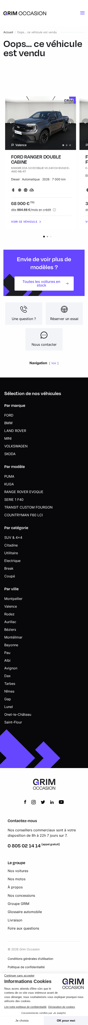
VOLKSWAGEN (16, 446)
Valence (10, 606)
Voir (53, 363)
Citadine (11, 545)
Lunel (8, 707)
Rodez (9, 614)
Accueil (8, 32)
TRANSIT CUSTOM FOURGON (28, 507)
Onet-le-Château (17, 714)
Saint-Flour (13, 722)
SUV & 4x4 (13, 537)
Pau (7, 653)
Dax (7, 676)
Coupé (9, 576)
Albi (7, 660)
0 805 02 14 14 (24, 845)
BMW (8, 423)
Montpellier (13, 598)
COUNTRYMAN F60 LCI (23, 515)
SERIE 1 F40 (13, 499)
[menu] (82, 13)
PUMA (9, 476)
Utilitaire (11, 553)
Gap (7, 699)
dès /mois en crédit (31, 209)
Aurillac (10, 622)
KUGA (9, 484)
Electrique (12, 561)
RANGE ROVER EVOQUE (23, 492)
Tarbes (9, 683)
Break (8, 568)
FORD (8, 415)
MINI (8, 438)
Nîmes (9, 691)
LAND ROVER (15, 431)
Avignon (10, 668)
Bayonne (11, 645)
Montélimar (13, 637)
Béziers (10, 629)
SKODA (10, 454)
